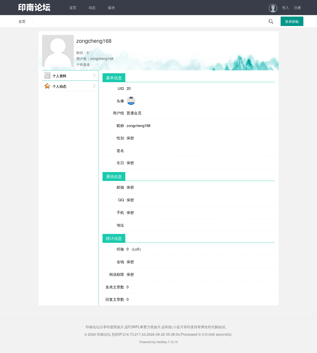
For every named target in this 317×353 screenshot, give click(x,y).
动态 (92, 7)
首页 (72, 7)
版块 (111, 7)
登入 (285, 7)
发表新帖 (292, 21)
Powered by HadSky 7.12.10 (158, 342)
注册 (297, 7)
